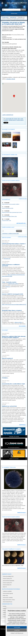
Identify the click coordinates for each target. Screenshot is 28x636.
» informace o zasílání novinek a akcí (10, 233)
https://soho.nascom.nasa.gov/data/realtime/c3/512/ (14, 304)
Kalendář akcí (13, 17)
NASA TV (5, 587)
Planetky (5, 610)
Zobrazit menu (14, 13)
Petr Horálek (8, 118)
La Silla (21, 118)
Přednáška (5, 120)
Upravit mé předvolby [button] (17, 633)
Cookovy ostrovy (20, 120)
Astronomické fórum (7, 601)
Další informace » (21, 512)
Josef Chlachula (5, 280)
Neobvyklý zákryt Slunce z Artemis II (12, 310)
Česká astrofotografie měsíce (11, 180)
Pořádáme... (5, 378)
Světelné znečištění (7, 591)
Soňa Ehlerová (5, 263)
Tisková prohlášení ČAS (8, 576)
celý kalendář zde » (21, 223)
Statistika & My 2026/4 (13, 283)
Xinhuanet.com (7, 258)
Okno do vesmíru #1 (7, 358)
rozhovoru (7, 286)
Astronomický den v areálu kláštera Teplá (13, 384)
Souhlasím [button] (17, 627)
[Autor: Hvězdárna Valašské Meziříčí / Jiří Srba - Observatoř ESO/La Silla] (6, 135)
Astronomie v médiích (8, 597)
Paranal (15, 118)
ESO (13, 118)
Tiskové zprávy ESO (7, 582)
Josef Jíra (4, 382)
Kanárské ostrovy (12, 120)
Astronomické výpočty (8, 593)
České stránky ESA (7, 584)
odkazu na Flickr (18, 322)
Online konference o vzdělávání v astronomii (11, 265)
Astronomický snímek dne (9, 154)
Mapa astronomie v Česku (9, 599)
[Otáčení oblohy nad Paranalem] (17, 145)
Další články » (22, 424)
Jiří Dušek (4, 404)
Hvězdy (4, 606)
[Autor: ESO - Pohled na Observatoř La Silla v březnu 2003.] (17, 136)
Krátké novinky (6, 237)
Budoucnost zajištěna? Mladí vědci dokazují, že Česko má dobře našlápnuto (14, 337)
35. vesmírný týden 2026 (9, 467)
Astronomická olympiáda (8, 580)
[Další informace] (14, 479)
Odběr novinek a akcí (8, 227)
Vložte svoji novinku (22, 236)
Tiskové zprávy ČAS (7, 578)
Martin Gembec (5, 242)
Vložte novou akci (23, 198)
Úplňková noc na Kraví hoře (9, 406)
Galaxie (4, 608)
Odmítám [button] (17, 630)
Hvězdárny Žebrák (10, 79)
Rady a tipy (5, 595)
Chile (19, 118)
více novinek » (22, 326)
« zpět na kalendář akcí (7, 114)
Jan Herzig (4, 334)
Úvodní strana (5, 17)
